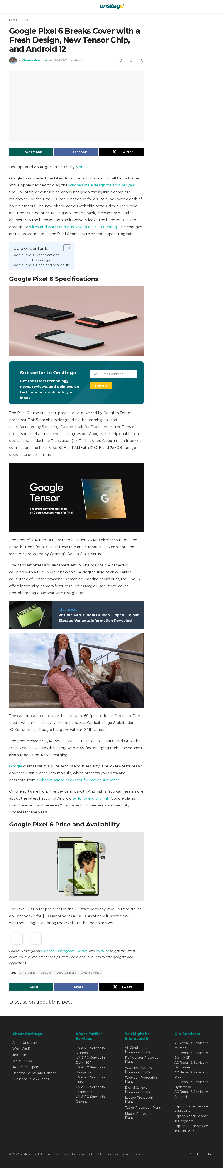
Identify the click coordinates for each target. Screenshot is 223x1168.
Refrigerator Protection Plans (142, 1059)
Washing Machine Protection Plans (138, 1069)
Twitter (81, 951)
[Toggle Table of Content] (65, 248)
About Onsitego (24, 1043)
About (193, 1154)
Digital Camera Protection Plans (137, 1089)
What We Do (22, 1049)
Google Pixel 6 (66, 972)
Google (15, 766)
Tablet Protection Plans (143, 1108)
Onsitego (25, 1154)
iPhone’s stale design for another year (102, 185)
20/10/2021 (62, 60)
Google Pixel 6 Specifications (35, 255)
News (24, 19)
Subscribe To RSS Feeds (30, 1079)
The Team (19, 1055)
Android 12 (28, 972)
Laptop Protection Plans (139, 1099)
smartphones (91, 972)
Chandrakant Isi (34, 60)
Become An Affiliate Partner (34, 1073)
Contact (208, 1154)
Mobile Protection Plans (138, 1116)
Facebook (48, 951)
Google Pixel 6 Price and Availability (41, 265)
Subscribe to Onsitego (33, 260)
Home (13, 19)
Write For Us (22, 1061)
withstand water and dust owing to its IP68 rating (73, 227)
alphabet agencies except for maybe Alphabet (78, 780)
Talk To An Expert (25, 1067)
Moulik (82, 167)
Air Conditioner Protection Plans (137, 1050)
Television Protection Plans (141, 1079)
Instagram (66, 951)
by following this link (91, 798)
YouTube (102, 951)
